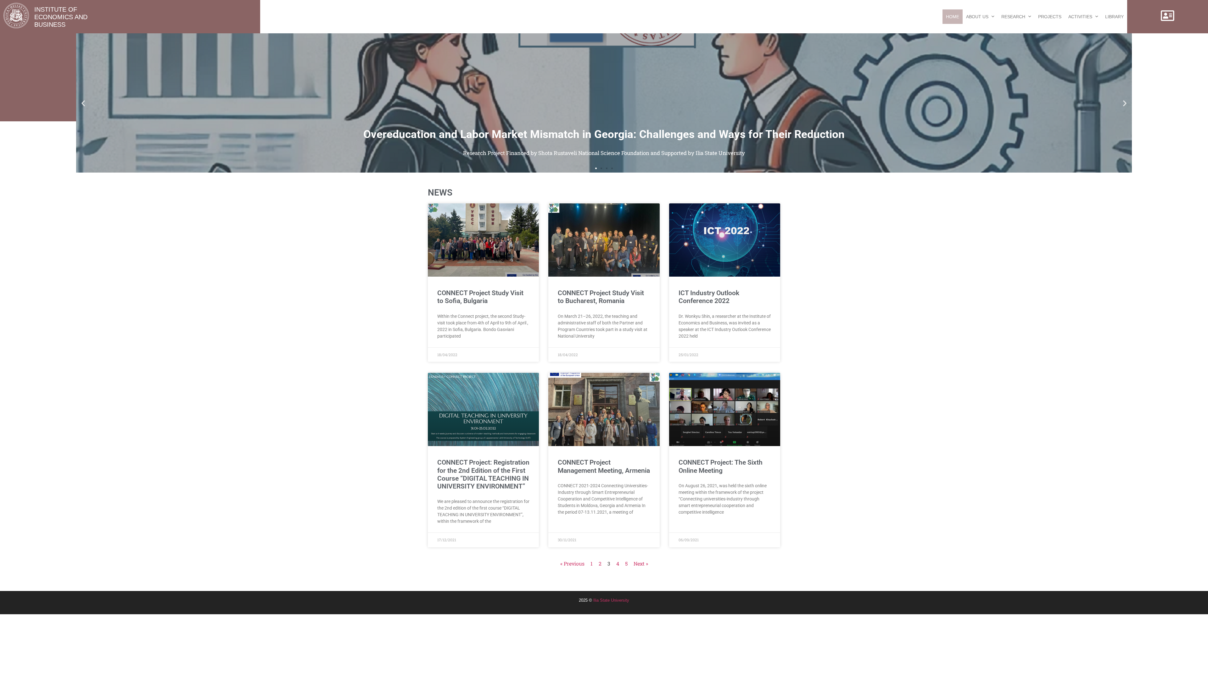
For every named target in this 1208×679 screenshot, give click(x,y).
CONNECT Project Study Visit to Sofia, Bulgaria (480, 297)
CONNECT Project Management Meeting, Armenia (604, 466)
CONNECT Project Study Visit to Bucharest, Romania (601, 297)
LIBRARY (1114, 16)
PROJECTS (1049, 16)
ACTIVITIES (1080, 16)
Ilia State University (611, 600)
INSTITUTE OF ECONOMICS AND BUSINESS (60, 17)
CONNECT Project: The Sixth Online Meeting (721, 466)
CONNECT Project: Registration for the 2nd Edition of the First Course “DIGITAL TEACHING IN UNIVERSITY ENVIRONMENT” (483, 474)
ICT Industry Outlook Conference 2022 (709, 297)
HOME (952, 16)
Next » (641, 563)
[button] (83, 103)
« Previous (572, 563)
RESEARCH (1013, 16)
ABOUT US (977, 16)
